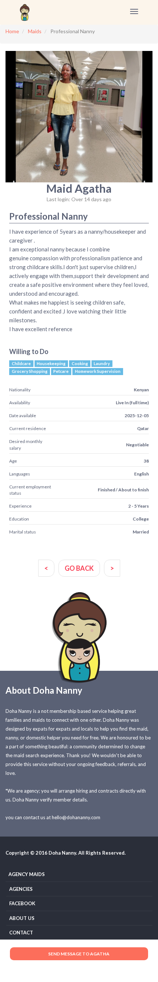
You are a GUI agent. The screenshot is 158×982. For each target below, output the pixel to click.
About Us (22, 918)
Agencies (21, 889)
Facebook (22, 903)
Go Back (79, 568)
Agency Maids (26, 874)
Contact (21, 932)
